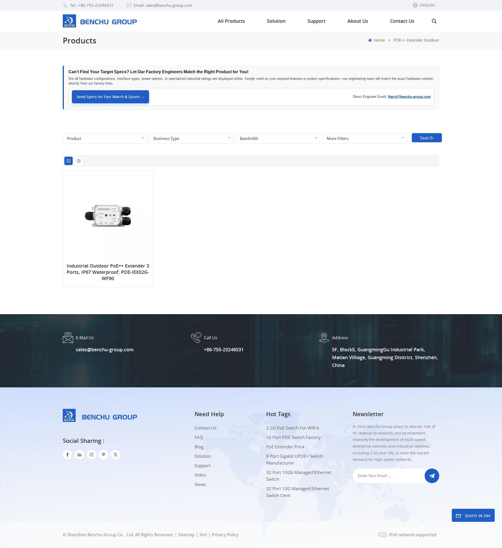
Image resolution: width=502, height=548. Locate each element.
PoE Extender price (285, 447)
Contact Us (402, 21)
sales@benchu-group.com (105, 349)
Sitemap (186, 535)
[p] (103, 454)
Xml (203, 535)
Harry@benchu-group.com (409, 97)
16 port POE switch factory (293, 437)
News (200, 484)
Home (379, 40)
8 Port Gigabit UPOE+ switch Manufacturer (294, 459)
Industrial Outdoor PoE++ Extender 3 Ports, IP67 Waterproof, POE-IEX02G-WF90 (108, 272)
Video (200, 475)
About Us (357, 21)
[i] (79, 454)
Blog (199, 447)
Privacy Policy (225, 535)
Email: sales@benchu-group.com (163, 5)
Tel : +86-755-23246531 (92, 5)
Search (426, 138)
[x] (115, 454)
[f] (67, 454)
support (203, 465)
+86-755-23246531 (224, 349)
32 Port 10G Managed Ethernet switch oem (297, 491)
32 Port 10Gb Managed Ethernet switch (299, 475)
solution (203, 456)
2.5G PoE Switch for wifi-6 (292, 428)
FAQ (199, 437)
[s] (91, 454)
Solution (276, 21)
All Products (231, 21)
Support (316, 21)
